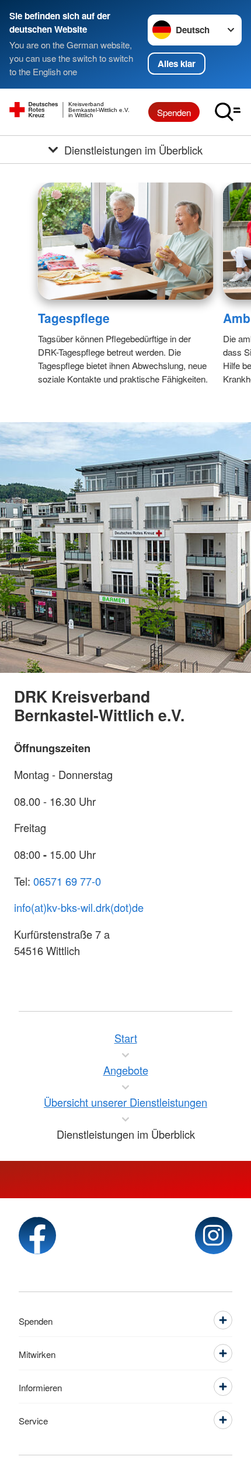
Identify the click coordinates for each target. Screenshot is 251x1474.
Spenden (174, 112)
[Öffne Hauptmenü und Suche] (228, 112)
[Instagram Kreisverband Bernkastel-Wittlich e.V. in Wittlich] (213, 1235)
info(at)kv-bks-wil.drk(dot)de (79, 907)
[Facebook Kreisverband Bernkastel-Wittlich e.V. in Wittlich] (37, 1235)
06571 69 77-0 (67, 881)
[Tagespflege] (126, 241)
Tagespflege (74, 318)
